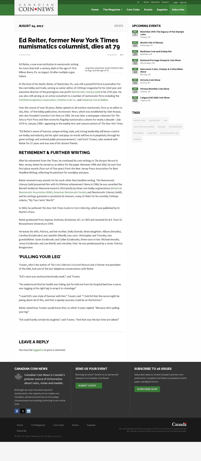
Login (175, 2)
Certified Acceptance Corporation (37, 99)
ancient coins (139, 120)
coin (165, 120)
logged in (38, 350)
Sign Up (183, 2)
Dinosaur (162, 126)
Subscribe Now (147, 389)
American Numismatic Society (70, 192)
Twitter (22, 411)
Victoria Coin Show (150, 79)
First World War (175, 126)
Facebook (16, 411)
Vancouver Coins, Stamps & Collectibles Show (161, 70)
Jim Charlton (139, 133)
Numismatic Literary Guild (86, 92)
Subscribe (178, 9)
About (146, 2)
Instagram (28, 411)
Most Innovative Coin (169, 133)
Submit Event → (88, 385)
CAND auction (154, 120)
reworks (137, 139)
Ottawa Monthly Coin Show (154, 88)
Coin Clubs (133, 9)
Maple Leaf (152, 133)
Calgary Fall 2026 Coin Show (155, 97)
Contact (165, 2)
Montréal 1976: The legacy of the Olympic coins (162, 33)
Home (95, 9)
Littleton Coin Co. (66, 99)
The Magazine (111, 9)
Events (148, 9)
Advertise (155, 2)
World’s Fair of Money (151, 42)
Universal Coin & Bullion (95, 99)
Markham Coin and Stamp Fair (156, 51)
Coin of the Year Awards (144, 126)
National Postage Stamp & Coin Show (160, 60)
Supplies (162, 9)
